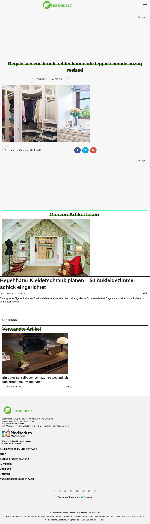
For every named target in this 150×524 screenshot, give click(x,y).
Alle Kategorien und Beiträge (18, 449)
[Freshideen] (57, 6)
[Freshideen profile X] (83, 491)
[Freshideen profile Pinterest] (71, 491)
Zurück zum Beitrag (25, 150)
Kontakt (5, 474)
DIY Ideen (9, 320)
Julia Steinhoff (16, 387)
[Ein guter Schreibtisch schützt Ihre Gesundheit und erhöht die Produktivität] (37, 353)
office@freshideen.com (20, 441)
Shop (3, 454)
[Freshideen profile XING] (95, 491)
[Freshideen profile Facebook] (54, 491)
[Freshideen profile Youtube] (77, 491)
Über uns (5, 469)
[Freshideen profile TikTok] (65, 491)
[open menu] (145, 6)
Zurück (41, 79)
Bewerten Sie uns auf (69, 497)
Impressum (6, 464)
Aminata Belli (15, 293)
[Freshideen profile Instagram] (60, 491)
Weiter (58, 79)
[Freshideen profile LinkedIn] (89, 491)
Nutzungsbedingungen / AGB (17, 479)
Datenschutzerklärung (14, 459)
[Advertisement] (75, 36)
